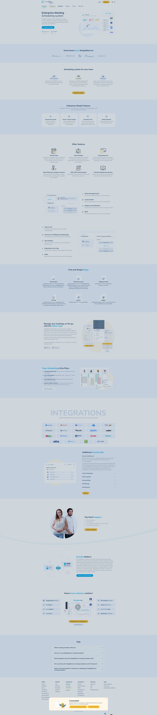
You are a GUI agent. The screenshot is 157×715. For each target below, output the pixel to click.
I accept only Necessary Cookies (78, 706)
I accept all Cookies (93, 706)
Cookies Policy (76, 704)
